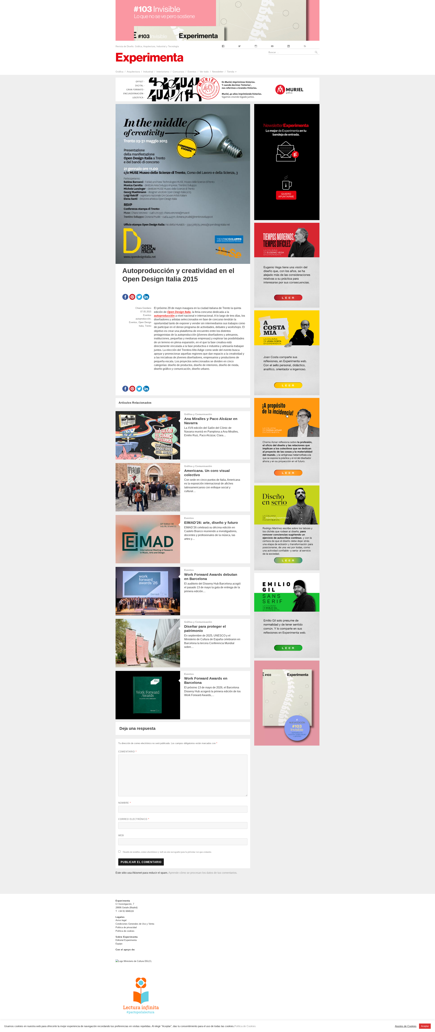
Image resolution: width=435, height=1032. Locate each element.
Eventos (192, 71)
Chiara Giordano (143, 308)
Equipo (119, 943)
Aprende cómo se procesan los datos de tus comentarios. (202, 872)
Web (121, 835)
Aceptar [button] (425, 1026)
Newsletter (217, 71)
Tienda (230, 71)
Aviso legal (121, 920)
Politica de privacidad (126, 927)
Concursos (178, 71)
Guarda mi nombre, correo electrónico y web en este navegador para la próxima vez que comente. (167, 851)
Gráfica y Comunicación (198, 414)
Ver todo (204, 71)
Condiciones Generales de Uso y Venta (135, 924)
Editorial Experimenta (126, 940)
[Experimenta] (150, 57)
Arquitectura (133, 71)
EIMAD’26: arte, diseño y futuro (211, 522)
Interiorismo (162, 71)
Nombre (124, 803)
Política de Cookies (245, 1026)
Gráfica (119, 71)
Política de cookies (125, 931)
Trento (148, 326)
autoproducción (143, 318)
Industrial (148, 71)
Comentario (127, 751)
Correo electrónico (133, 819)
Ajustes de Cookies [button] (405, 1026)
